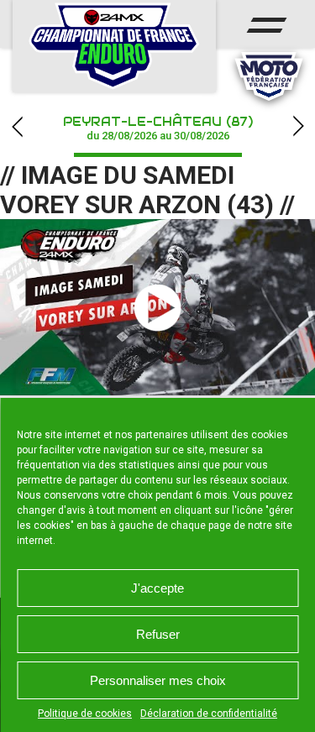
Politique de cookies (85, 713)
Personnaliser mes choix (158, 680)
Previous (17, 126)
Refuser (158, 634)
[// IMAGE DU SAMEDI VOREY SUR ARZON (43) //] (157, 307)
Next (298, 126)
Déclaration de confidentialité (208, 713)
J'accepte (157, 588)
